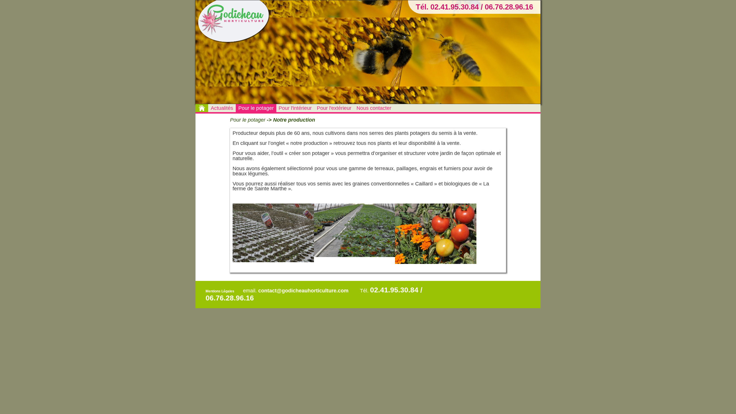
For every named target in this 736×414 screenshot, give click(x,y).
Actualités (222, 108)
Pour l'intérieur (295, 108)
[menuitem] (222, 108)
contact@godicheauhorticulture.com (303, 291)
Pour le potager (256, 108)
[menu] (294, 108)
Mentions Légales (220, 291)
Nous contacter (373, 108)
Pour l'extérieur (334, 108)
